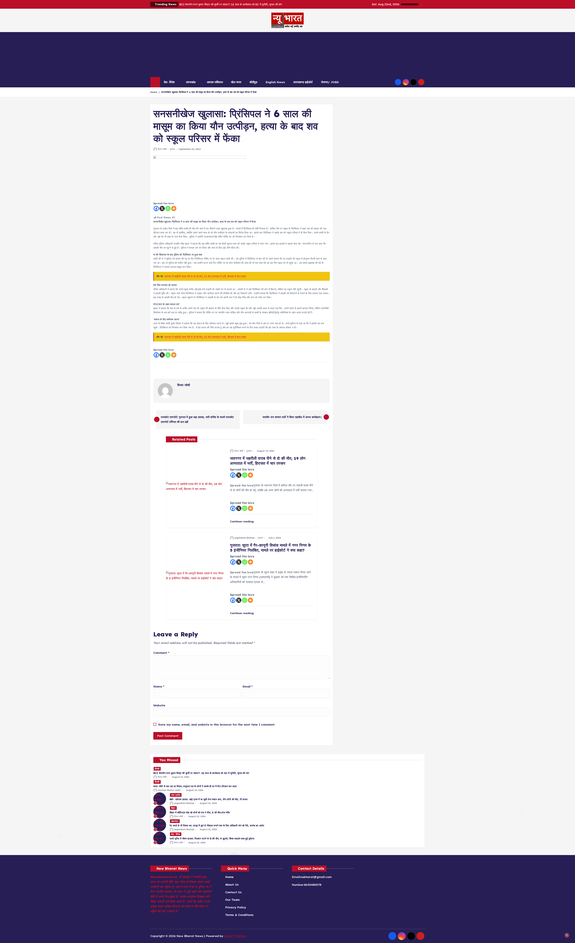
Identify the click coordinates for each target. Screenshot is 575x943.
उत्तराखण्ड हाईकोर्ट (303, 82)
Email (248, 686)
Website (159, 705)
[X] (162, 208)
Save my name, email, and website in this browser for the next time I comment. (216, 724)
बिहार (173, 808)
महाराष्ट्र (174, 821)
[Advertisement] (287, 55)
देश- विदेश (169, 82)
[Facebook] (156, 208)
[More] (173, 208)
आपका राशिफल (215, 82)
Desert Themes (235, 936)
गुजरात (172, 149)
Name (158, 686)
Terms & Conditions (239, 915)
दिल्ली (157, 768)
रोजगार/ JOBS (330, 82)
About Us (232, 884)
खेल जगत (236, 82)
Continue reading (242, 521)
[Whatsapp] (168, 208)
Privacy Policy (235, 907)
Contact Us (233, 892)
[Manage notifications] (567, 935)
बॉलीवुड (253, 82)
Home (153, 92)
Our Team (232, 899)
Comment (161, 653)
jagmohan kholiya (244, 537)
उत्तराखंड (191, 82)
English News (275, 82)
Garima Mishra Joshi (169, 790)
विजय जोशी (162, 149)
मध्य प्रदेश (175, 795)
